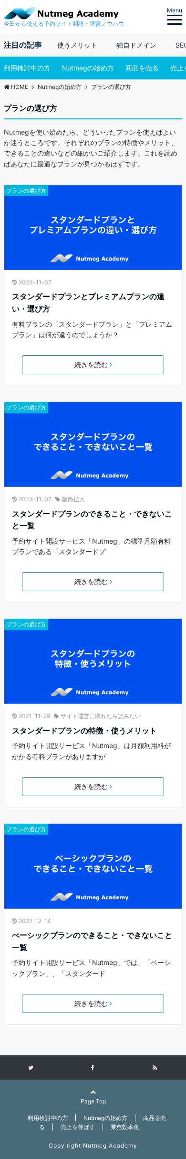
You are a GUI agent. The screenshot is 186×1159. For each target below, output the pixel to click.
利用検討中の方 (27, 68)
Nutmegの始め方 (88, 68)
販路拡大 (73, 499)
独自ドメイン (136, 45)
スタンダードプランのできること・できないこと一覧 (92, 520)
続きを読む (91, 364)
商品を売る (142, 68)
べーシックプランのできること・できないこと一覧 (92, 941)
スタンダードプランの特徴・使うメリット (84, 730)
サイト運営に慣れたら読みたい (101, 716)
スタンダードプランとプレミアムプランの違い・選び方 (88, 302)
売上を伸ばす (78, 1126)
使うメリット (77, 45)
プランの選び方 (26, 190)
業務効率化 (125, 1126)
